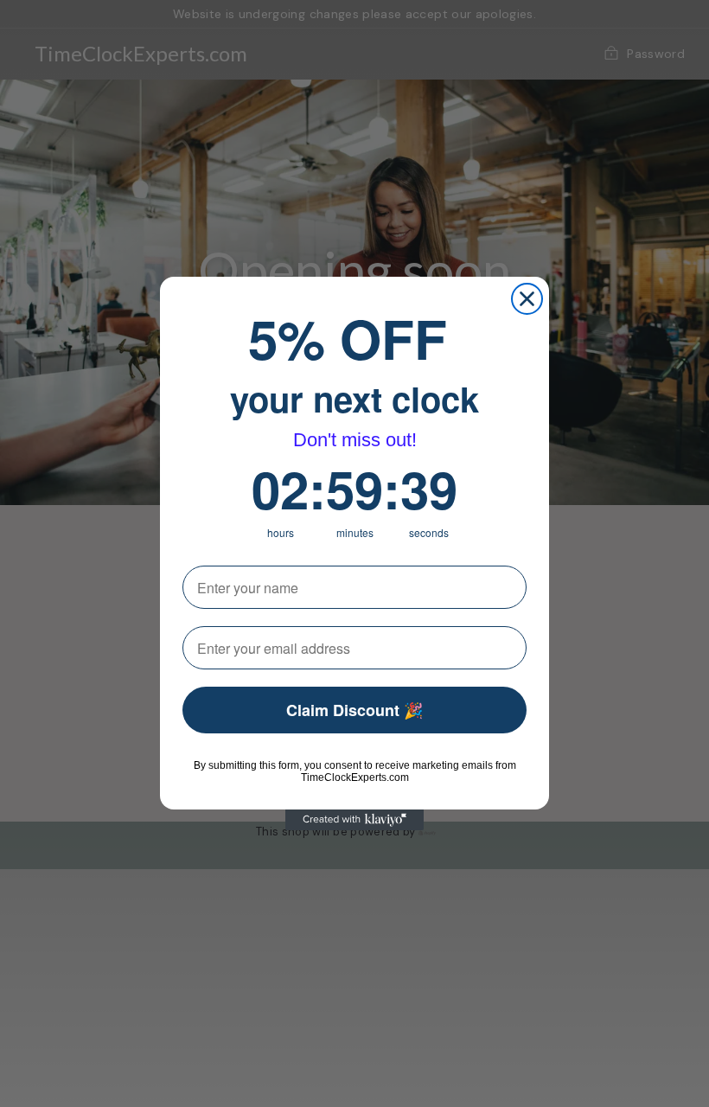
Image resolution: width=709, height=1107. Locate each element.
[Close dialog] (527, 299)
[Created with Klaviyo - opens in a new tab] (354, 819)
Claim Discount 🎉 (354, 710)
